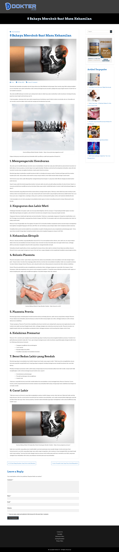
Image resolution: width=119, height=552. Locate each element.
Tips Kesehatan (16, 31)
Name (9, 495)
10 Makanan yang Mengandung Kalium (98, 140)
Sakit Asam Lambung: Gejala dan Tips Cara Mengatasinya (99, 157)
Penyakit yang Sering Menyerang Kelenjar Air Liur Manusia (100, 123)
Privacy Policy (59, 541)
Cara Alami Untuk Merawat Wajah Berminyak (100, 87)
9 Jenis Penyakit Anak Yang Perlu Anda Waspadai (64, 463)
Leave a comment (32, 82)
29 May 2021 (21, 82)
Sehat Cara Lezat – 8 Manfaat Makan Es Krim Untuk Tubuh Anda (99, 104)
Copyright (59, 534)
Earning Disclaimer (59, 538)
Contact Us (60, 531)
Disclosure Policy (59, 536)
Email (9, 502)
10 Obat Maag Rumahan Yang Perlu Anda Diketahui (22, 463)
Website (9, 508)
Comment (10, 479)
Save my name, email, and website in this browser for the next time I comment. (29, 514)
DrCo (12, 82)
